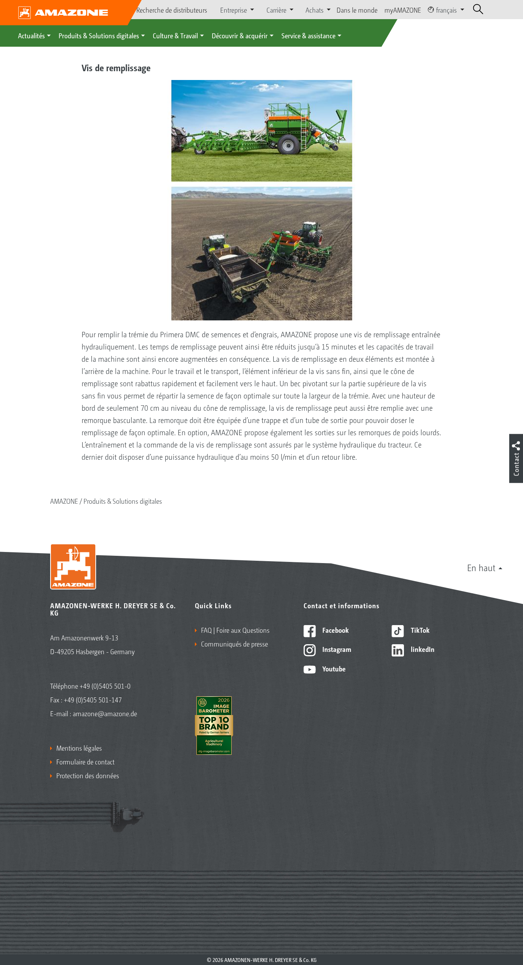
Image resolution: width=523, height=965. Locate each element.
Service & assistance (308, 35)
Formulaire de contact (85, 761)
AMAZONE (64, 500)
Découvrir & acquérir (240, 35)
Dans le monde (357, 9)
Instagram (336, 648)
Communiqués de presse (234, 643)
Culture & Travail (175, 35)
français (446, 9)
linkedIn (422, 648)
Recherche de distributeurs (171, 9)
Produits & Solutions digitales (99, 35)
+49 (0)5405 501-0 (105, 685)
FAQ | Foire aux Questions (235, 629)
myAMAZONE (402, 9)
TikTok (419, 629)
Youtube (333, 668)
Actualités (31, 35)
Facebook (335, 629)
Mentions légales (79, 747)
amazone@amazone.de (105, 713)
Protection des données (87, 775)
